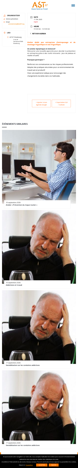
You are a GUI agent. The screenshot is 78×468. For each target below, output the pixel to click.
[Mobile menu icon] (73, 5)
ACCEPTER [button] (42, 465)
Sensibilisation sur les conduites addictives (23, 365)
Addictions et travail (14, 285)
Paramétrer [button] (29, 465)
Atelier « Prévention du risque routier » (21, 205)
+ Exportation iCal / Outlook (61, 103)
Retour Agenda (39, 34)
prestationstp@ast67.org (16, 24)
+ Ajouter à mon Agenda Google (41, 103)
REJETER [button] (53, 465)
